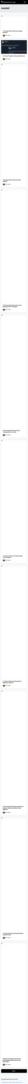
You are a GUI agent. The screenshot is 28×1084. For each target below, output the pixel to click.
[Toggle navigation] (25, 2)
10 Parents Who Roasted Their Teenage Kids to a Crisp (11, 431)
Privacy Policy (12, 1082)
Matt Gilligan (8, 35)
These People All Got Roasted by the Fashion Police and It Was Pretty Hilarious (13, 808)
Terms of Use (19, 1082)
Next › (14, 1071)
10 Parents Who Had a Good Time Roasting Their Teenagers (12, 306)
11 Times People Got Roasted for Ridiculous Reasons (12, 682)
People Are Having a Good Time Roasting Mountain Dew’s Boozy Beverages (12, 1060)
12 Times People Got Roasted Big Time (14, 56)
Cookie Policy (4, 1082)
